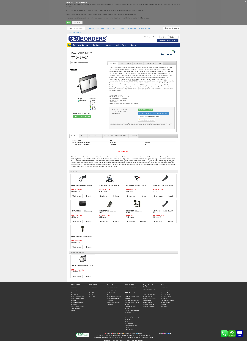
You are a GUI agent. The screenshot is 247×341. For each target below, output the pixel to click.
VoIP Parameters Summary (149, 298)
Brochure (74, 136)
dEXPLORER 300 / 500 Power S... (109, 185)
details (89, 196)
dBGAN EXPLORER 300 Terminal (82, 266)
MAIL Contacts (92, 291)
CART (162, 285)
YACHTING (100, 28)
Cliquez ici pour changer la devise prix (149, 116)
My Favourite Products (166, 291)
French (114, 333)
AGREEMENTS (129, 285)
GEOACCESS (111, 28)
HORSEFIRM (132, 28)
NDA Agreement (129, 323)
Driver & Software (95, 136)
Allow (68, 22)
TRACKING (90, 28)
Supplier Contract (129, 319)
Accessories (138, 63)
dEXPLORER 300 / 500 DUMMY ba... (163, 211)
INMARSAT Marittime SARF (149, 306)
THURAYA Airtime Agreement (132, 310)
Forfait (129, 63)
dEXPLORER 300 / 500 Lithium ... (164, 185)
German (133, 333)
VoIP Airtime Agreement (130, 316)
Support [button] (134, 45)
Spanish (127, 333)
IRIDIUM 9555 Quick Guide (149, 293)
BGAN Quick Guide (147, 296)
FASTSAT (122, 28)
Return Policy (164, 306)
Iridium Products (111, 304)
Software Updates (147, 300)
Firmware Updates (147, 302)
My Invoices (164, 298)
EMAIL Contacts (93, 289)
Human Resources (75, 293)
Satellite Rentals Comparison (113, 302)
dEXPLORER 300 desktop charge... (134, 211)
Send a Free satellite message (168, 41)
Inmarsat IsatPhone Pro (112, 287)
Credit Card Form (129, 329)
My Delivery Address (166, 296)
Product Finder (164, 287)
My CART (163, 289)
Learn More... (77, 22)
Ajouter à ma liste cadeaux (147, 120)
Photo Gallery (149, 63)
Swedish (140, 333)
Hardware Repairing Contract (132, 318)
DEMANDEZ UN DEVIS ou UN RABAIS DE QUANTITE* (153, 113)
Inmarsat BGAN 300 (111, 291)
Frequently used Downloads (148, 286)
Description (112, 63)
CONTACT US (93, 285)
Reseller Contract (129, 321)
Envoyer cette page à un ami (80, 62)
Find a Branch (92, 294)
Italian (120, 333)
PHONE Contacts (93, 287)
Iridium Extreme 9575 (112, 289)
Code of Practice (75, 294)
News (72, 289)
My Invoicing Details (165, 294)
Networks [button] (108, 45)
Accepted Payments (165, 302)
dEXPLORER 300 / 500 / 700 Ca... (136, 185)
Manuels (83, 136)
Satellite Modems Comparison (114, 296)
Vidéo (159, 63)
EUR (164, 37)
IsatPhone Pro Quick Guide (149, 295)
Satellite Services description (77, 296)
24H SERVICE (92, 296)
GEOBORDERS (75, 285)
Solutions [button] (96, 45)
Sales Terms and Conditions (167, 300)
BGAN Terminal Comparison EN (81, 145)
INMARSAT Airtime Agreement (132, 300)
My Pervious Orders (165, 293)
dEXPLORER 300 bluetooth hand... (107, 211)
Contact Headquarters (94, 293)
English (108, 333)
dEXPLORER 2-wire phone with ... (82, 185)
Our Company (74, 287)
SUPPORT (133, 136)
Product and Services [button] (80, 45)
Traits (121, 63)
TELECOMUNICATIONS (76, 28)
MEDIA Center (74, 291)
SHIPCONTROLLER (75, 32)
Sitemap (73, 310)
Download (147, 142)
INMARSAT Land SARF (148, 304)
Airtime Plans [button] (121, 45)
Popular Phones (112, 285)
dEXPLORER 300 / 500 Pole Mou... (82, 236)
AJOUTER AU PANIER (83, 116)
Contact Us (163, 304)
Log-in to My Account (172, 28)
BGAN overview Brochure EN (80, 142)
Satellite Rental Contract (130, 287)
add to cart (77, 196)
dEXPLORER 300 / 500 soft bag (81, 211)
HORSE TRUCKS (144, 28)
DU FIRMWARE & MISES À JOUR (115, 136)
